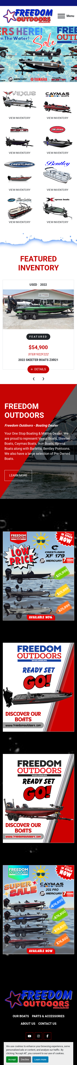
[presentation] (34, 378)
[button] (7, 54)
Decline (25, 1059)
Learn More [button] (18, 475)
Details (40, 369)
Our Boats (21, 1016)
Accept (12, 1059)
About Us (28, 1023)
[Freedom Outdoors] (38, 999)
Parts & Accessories (48, 1016)
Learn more (40, 1059)
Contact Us (47, 1023)
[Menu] (61, 16)
